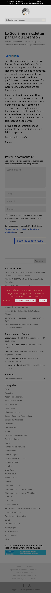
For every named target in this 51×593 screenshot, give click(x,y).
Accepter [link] (43, 300)
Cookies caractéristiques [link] (25, 300)
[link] (25, 11)
